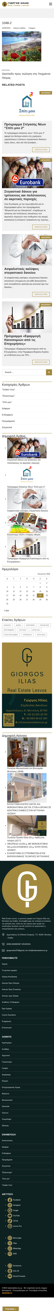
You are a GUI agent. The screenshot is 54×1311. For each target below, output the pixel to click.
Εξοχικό (5, 1081)
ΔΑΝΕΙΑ (18, 625)
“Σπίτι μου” (6, 1179)
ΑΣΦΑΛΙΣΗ (7, 625)
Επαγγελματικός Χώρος (11, 1087)
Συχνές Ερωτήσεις (9, 1015)
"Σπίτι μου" (7, 402)
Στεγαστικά (7, 427)
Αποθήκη (5, 1049)
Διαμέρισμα (6, 1075)
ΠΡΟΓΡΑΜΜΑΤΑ (9, 630)
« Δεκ (6, 610)
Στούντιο (5, 1113)
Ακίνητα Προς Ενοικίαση (11, 989)
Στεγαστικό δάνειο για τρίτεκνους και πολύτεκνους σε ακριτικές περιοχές (25, 195)
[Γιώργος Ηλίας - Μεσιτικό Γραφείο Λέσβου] (14, 4)
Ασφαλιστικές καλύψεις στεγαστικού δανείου (21, 270)
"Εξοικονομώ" (8, 396)
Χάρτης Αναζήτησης (9, 977)
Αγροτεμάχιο (7, 1043)
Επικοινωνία (7, 1028)
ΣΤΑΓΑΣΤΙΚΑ (35, 630)
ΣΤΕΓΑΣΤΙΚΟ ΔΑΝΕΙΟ (11, 635)
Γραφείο (5, 1068)
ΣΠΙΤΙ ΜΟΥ (22, 630)
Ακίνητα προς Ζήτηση (10, 996)
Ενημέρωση (6, 1021)
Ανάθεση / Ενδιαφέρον (10, 1002)
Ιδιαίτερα (5, 1126)
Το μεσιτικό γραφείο (9, 970)
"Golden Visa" (8, 389)
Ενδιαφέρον (7, 415)
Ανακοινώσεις (7, 1141)
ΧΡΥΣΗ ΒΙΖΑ (41, 635)
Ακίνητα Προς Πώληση (10, 983)
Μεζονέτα (5, 1094)
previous (26, 74)
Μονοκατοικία (7, 1100)
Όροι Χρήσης (7, 1009)
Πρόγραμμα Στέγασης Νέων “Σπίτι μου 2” (26, 487)
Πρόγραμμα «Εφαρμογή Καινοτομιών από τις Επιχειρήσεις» (22, 339)
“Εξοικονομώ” (7, 1172)
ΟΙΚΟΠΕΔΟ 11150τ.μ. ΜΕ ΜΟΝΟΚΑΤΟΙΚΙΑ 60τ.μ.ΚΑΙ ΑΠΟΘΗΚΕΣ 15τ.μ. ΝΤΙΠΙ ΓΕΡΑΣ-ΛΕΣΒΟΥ (27, 847)
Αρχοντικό (6, 1055)
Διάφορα (6, 408)
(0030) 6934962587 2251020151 (19, 944)
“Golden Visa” (7, 1185)
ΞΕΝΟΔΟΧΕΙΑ (44, 625)
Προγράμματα (8, 421)
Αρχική (4, 964)
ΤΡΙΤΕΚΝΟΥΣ (27, 635)
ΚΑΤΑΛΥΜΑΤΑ (30, 625)
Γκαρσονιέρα (7, 1062)
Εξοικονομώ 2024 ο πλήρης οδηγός (23, 535)
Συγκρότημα (6, 1119)
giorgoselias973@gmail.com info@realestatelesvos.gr (27, 950)
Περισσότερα (41, 150)
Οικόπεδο (5, 1106)
